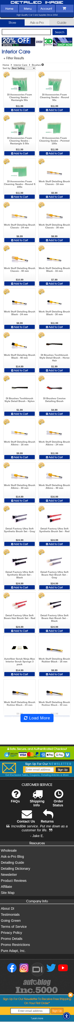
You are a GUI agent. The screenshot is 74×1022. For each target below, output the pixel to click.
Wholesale (9, 850)
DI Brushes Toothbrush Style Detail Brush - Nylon (19, 399)
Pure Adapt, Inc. (13, 951)
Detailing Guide (12, 862)
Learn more (37, 1018)
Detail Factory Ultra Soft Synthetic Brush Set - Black (20, 575)
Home (9, 8)
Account (46, 8)
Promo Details (11, 939)
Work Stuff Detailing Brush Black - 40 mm (19, 356)
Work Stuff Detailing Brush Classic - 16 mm (54, 182)
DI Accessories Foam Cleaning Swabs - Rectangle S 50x (19, 141)
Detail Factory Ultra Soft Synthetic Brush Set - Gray (19, 530)
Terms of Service (14, 926)
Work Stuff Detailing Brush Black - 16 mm (54, 269)
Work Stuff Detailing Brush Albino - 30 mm (19, 486)
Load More (39, 718)
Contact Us (26, 821)
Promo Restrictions (15, 945)
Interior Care (20, 65)
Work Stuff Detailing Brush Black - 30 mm (54, 313)
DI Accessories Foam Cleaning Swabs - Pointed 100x (54, 141)
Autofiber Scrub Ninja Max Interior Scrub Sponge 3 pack (19, 661)
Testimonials (10, 914)
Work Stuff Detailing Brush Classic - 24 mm (19, 226)
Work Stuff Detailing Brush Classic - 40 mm (19, 269)
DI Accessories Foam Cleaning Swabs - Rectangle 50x (19, 97)
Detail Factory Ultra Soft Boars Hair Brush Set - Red (19, 617)
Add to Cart (20, 110)
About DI (7, 908)
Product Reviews (14, 880)
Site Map (7, 893)
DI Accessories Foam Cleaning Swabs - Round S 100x (19, 184)
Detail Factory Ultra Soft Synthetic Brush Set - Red (54, 530)
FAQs (15, 801)
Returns (47, 821)
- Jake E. (37, 836)
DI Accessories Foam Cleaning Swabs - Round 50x (54, 97)
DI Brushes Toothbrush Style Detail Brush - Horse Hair (54, 358)
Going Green (11, 920)
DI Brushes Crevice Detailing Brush (54, 399)
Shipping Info (37, 803)
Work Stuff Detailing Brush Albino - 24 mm (54, 443)
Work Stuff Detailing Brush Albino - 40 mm (54, 486)
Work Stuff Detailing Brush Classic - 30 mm (54, 226)
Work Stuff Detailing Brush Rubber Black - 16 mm (54, 660)
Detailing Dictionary (15, 868)
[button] (66, 1016)
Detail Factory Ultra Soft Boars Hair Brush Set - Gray (54, 575)
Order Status (58, 803)
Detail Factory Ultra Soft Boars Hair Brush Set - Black (54, 618)
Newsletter (9, 874)
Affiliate (6, 887)
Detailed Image (37, 2)
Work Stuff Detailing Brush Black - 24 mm (19, 313)
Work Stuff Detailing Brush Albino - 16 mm (19, 443)
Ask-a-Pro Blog (12, 856)
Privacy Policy (11, 933)
